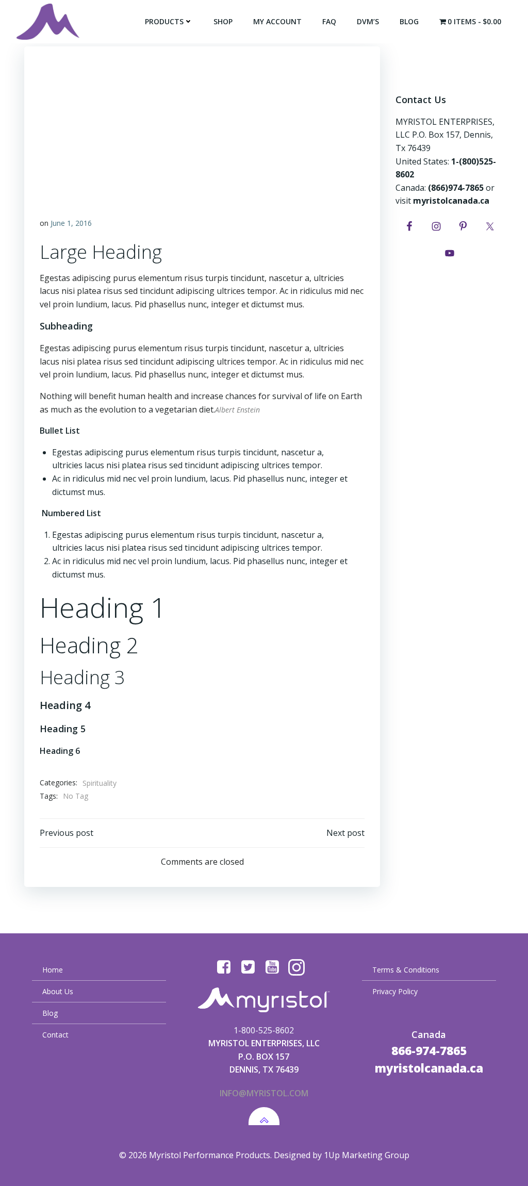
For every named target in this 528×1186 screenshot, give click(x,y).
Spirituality (99, 783)
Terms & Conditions (405, 970)
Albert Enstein (237, 410)
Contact (55, 1035)
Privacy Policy (395, 991)
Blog (409, 21)
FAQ (329, 21)
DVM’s (368, 21)
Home (52, 970)
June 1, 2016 (71, 223)
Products (164, 21)
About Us (57, 991)
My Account (277, 21)
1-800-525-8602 (264, 1030)
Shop (223, 21)
